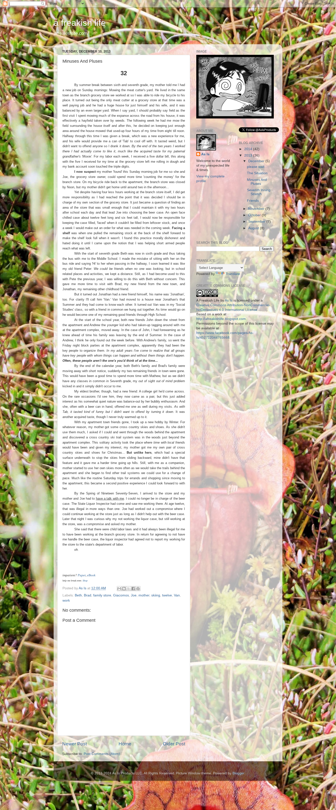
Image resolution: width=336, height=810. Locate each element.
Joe (134, 595)
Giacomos (121, 595)
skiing (155, 595)
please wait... (257, 167)
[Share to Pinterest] (138, 588)
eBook (91, 575)
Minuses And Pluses (257, 182)
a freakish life (80, 23)
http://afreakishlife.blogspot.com (221, 319)
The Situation (257, 173)
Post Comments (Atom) (102, 754)
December (256, 161)
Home (125, 743)
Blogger (238, 773)
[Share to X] (128, 588)
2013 (248, 155)
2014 (248, 149)
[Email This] (119, 588)
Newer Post (74, 743)
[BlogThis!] (124, 588)
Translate (233, 274)
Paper (82, 575)
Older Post (174, 743)
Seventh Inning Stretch (258, 192)
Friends (253, 200)
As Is (205, 154)
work (66, 600)
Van (177, 595)
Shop (85, 580)
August (254, 228)
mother (143, 595)
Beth (78, 595)
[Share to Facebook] (133, 588)
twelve (167, 595)
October (255, 215)
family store (102, 595)
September (257, 221)
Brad (87, 595)
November (256, 209)
